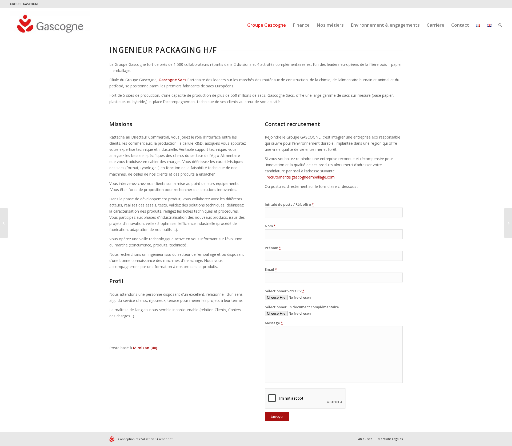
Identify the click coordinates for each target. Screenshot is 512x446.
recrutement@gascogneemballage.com (301, 177)
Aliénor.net (165, 439)
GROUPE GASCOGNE (24, 4)
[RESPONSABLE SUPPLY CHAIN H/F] (4, 223)
